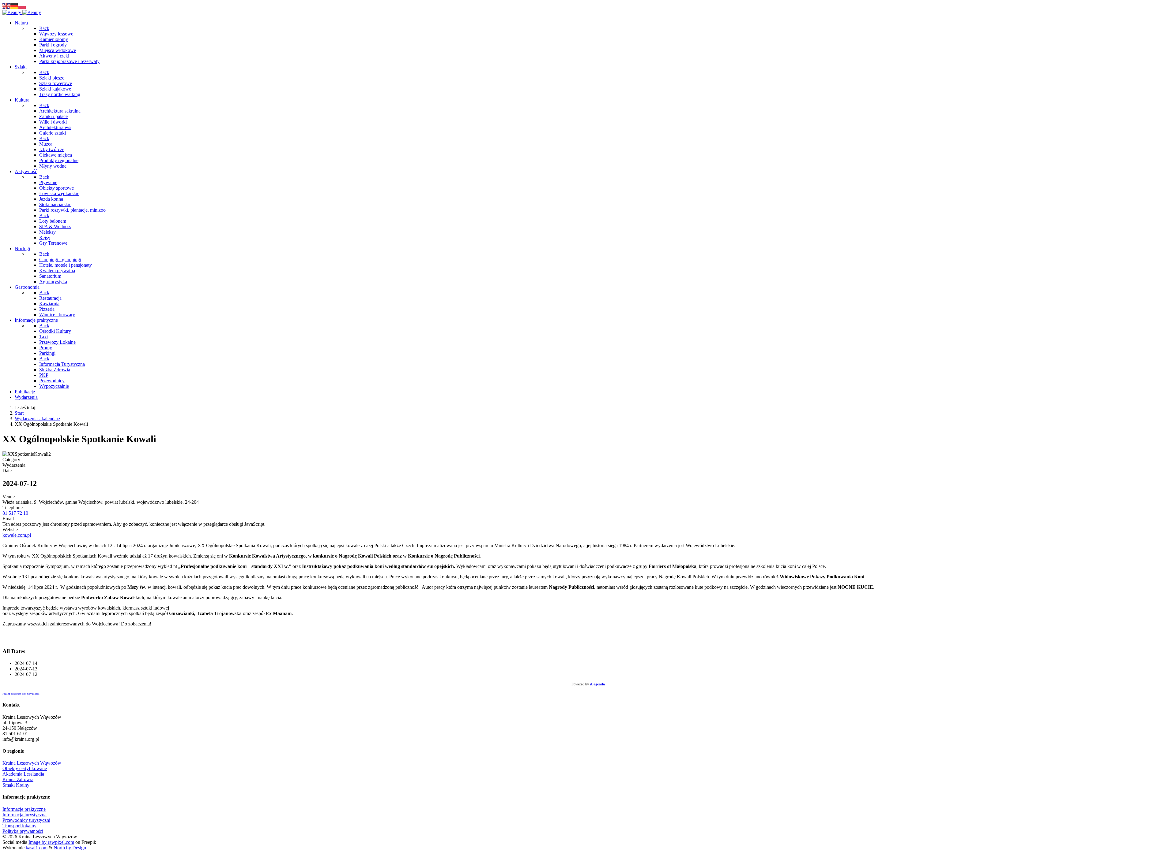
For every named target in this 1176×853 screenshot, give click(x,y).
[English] (6, 5)
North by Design (70, 847)
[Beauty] (21, 12)
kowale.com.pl (16, 535)
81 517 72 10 (15, 513)
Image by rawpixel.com (51, 842)
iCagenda (597, 684)
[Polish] (22, 5)
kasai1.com (36, 847)
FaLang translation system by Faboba (21, 693)
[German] (14, 5)
